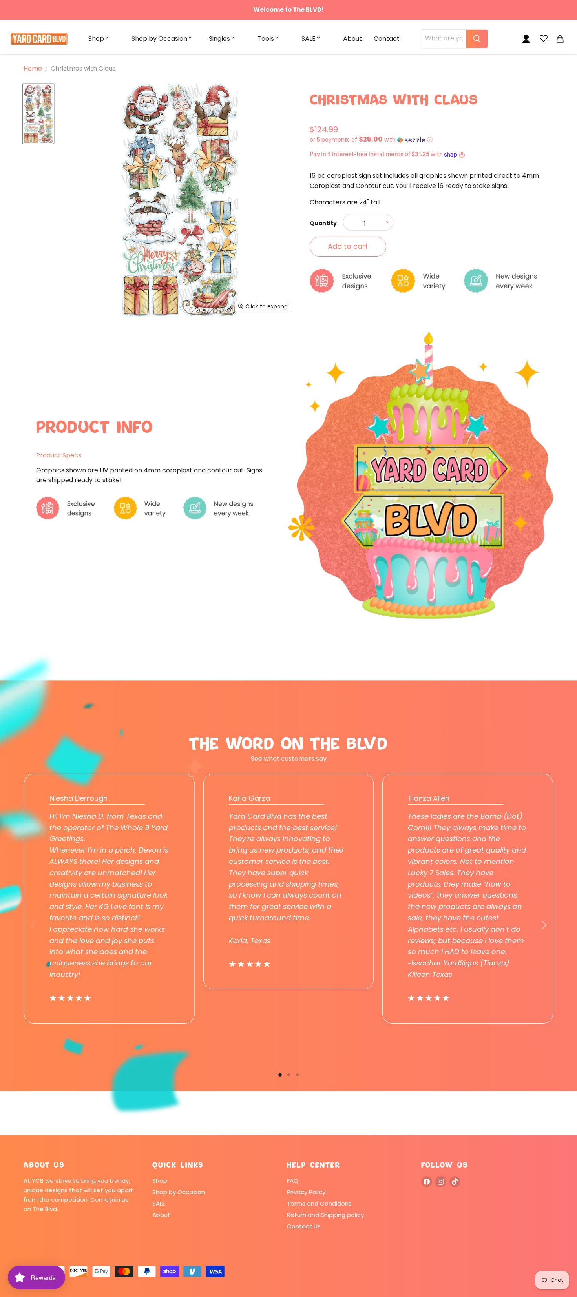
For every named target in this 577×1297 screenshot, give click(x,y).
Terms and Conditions (319, 1203)
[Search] (477, 39)
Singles (219, 38)
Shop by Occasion (159, 38)
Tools (265, 38)
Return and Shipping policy (325, 1215)
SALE (308, 38)
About (352, 38)
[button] (431, 140)
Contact (387, 38)
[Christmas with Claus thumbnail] (38, 114)
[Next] (543, 925)
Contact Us (304, 1226)
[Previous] (33, 925)
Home (33, 68)
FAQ (292, 1181)
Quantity (323, 223)
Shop (96, 38)
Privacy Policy (306, 1192)
